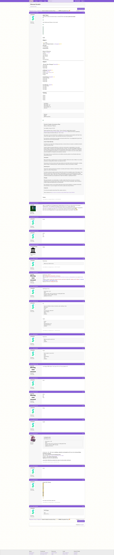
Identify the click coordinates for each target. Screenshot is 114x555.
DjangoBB (82, 524)
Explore (40, 1)
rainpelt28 (32, 205)
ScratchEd (75, 552)
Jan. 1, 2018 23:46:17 (34, 334)
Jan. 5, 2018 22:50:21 (34, 479)
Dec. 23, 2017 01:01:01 (34, 203)
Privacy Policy (65, 553)
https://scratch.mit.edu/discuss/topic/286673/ (50, 207)
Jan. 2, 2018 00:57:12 (34, 378)
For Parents (31, 553)
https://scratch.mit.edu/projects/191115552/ (56, 455)
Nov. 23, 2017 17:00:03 (34, 12)
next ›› (83, 10)
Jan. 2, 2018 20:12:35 (34, 405)
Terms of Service (66, 552)
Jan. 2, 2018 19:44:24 (34, 391)
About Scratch (31, 552)
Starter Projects (54, 552)
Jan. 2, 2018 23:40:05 (34, 419)
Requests (39, 10)
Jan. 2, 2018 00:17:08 (34, 364)
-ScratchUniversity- (33, 246)
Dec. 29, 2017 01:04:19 (34, 244)
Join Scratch (77, 1)
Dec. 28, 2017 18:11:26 (34, 230)
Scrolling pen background (53, 277)
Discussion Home (33, 6)
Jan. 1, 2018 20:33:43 (34, 272)
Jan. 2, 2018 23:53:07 (34, 433)
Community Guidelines (44, 552)
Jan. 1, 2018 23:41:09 (34, 301)
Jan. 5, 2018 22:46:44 (34, 466)
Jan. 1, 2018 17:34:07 (34, 258)
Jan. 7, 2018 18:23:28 (34, 506)
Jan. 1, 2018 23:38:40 (34, 286)
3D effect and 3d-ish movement (63, 277)
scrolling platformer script (73, 277)
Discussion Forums (33, 10)
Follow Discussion (81, 8)
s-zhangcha (32, 14)
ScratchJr (75, 553)
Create (36, 1)
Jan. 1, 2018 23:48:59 (34, 348)
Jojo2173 (47, 71)
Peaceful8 (55, 64)
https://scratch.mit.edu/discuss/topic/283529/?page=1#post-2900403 (56, 131)
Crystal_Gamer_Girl (49, 72)
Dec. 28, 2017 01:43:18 (34, 217)
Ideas (45, 1)
